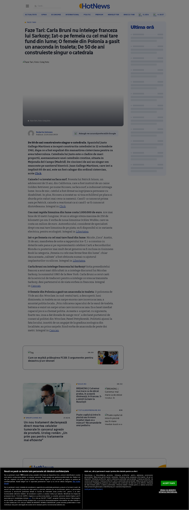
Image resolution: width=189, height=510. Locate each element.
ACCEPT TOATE (169, 483)
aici (30, 498)
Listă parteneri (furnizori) (93, 489)
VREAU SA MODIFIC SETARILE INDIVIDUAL (168, 491)
